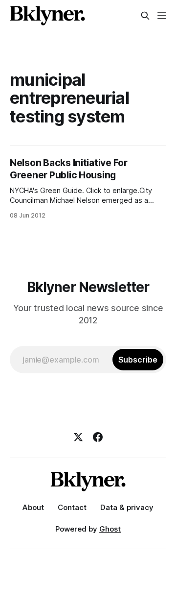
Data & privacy (127, 507)
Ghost (110, 529)
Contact (72, 507)
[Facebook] (98, 437)
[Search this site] (145, 16)
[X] (78, 437)
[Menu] (162, 16)
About (33, 507)
